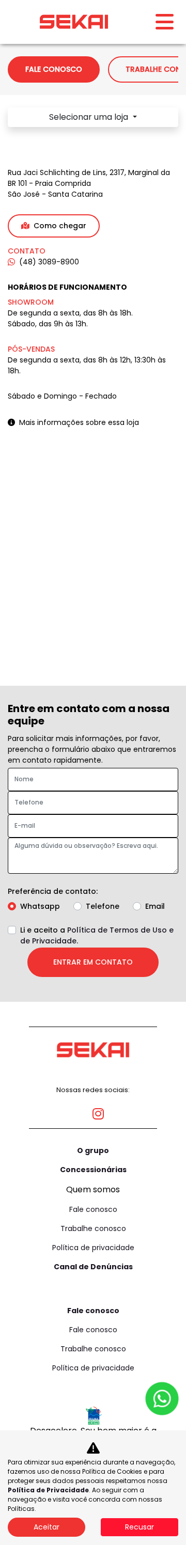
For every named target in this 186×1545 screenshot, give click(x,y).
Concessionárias (93, 1169)
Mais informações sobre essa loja (79, 422)
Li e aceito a (97, 935)
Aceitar (46, 1527)
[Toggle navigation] (164, 22)
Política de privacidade (93, 1247)
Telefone (102, 906)
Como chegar (60, 225)
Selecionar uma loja (89, 117)
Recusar (139, 1527)
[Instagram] (92, 1109)
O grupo (93, 1150)
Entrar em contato (93, 962)
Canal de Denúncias (93, 1267)
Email (155, 906)
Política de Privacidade (48, 1490)
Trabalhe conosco (93, 1228)
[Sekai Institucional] (74, 21)
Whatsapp (40, 906)
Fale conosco (93, 1209)
